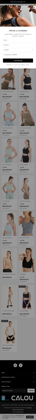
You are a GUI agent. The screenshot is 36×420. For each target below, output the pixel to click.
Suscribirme (18, 61)
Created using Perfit (18, 67)
